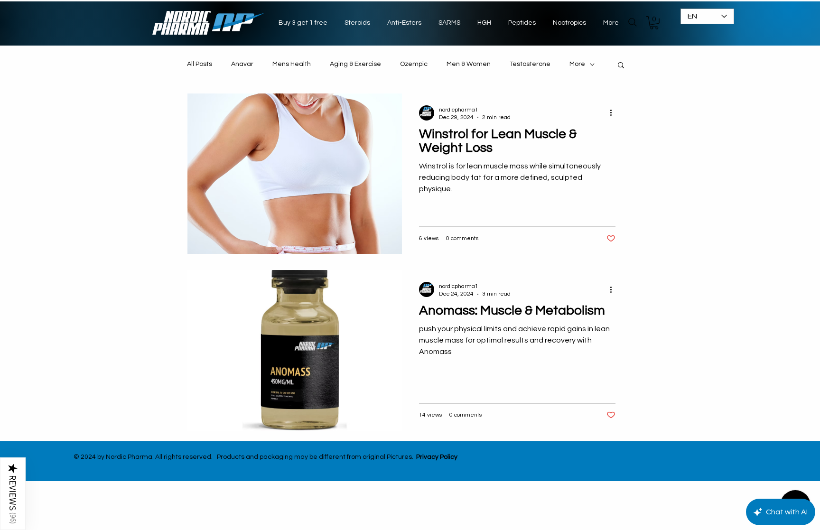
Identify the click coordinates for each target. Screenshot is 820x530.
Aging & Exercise (355, 64)
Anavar (242, 64)
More (577, 64)
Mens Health (291, 64)
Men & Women (469, 64)
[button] (654, 22)
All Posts (199, 64)
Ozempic (414, 64)
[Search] (633, 22)
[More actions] (614, 113)
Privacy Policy (436, 457)
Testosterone (530, 64)
